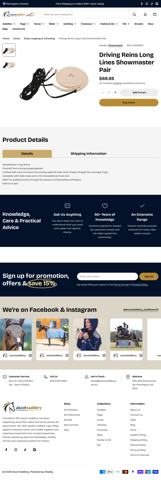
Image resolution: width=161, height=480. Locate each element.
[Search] (134, 14)
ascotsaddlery (41, 355)
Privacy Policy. (140, 284)
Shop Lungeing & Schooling (39, 38)
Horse (16, 38)
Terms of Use (121, 284)
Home (6, 38)
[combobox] (89, 14)
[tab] (27, 154)
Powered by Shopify (41, 471)
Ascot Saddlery (20, 471)
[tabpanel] (80, 174)
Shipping (117, 83)
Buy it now (129, 102)
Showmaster (115, 45)
